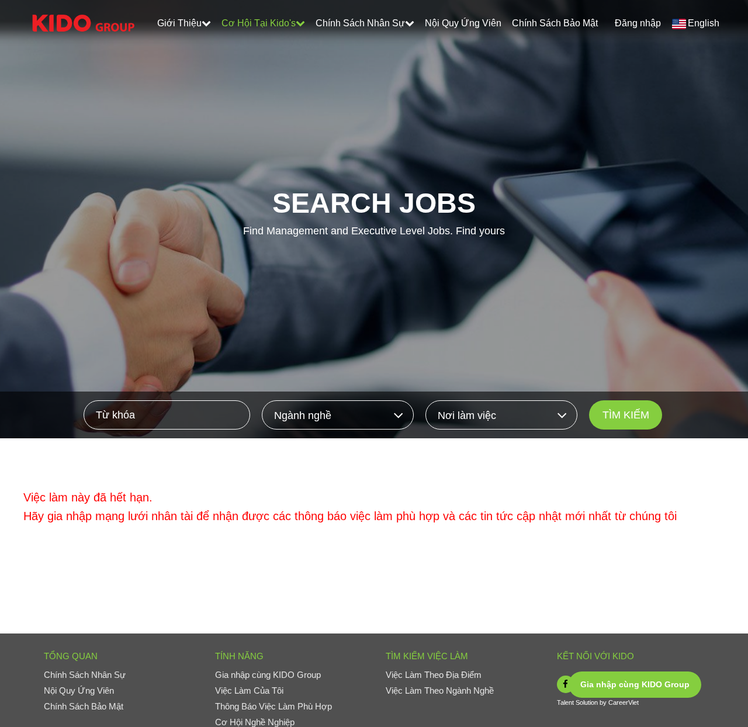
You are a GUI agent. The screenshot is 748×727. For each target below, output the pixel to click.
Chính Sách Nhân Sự (360, 23)
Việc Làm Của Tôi (249, 690)
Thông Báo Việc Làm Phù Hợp (273, 706)
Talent (566, 702)
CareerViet (623, 702)
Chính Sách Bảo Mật (555, 23)
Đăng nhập (638, 23)
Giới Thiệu (179, 23)
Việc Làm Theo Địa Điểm (434, 675)
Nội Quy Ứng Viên (463, 23)
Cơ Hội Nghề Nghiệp (255, 722)
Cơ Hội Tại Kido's (258, 23)
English (703, 23)
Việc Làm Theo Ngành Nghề (440, 690)
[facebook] (565, 684)
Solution (588, 702)
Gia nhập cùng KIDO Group (635, 684)
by (604, 702)
